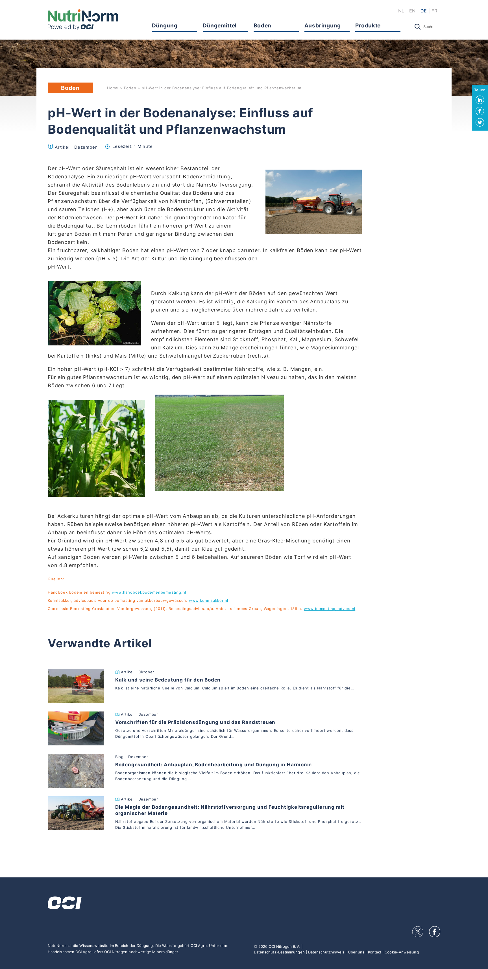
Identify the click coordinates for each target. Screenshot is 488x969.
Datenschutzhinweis (326, 952)
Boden (262, 25)
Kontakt (375, 952)
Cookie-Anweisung (402, 952)
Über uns (356, 952)
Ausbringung (322, 25)
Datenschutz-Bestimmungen (279, 952)
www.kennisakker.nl (208, 600)
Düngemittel (220, 25)
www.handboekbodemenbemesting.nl (148, 592)
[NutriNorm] (83, 20)
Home (112, 88)
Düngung (165, 25)
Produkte (368, 25)
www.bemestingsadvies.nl (329, 608)
